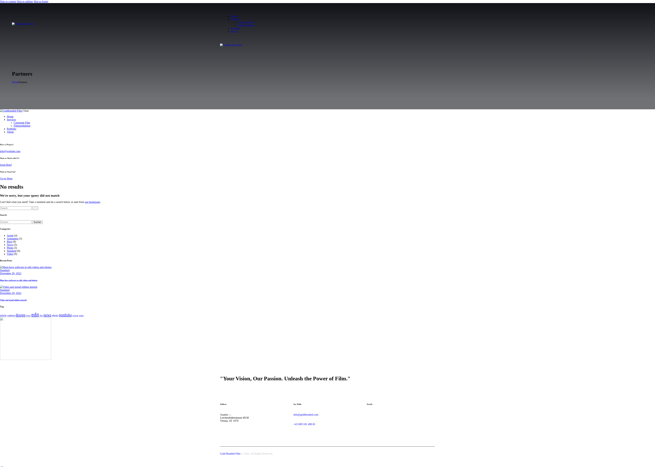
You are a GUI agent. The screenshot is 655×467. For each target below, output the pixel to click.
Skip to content (8, 1)
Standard (11, 250)
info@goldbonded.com (305, 414)
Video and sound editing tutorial (13, 300)
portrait (75, 315)
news (47, 315)
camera (11, 315)
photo (55, 315)
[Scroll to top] (2, 465)
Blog (9, 241)
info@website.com (10, 151)
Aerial (10, 235)
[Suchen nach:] (16, 221)
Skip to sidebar (25, 1)
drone (28, 315)
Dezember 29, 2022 (10, 273)
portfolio (65, 315)
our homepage (92, 202)
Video (10, 253)
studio (81, 315)
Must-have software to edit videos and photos (18, 280)
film (41, 315)
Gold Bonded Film (230, 453)
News (10, 244)
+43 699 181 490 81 (304, 424)
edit (35, 314)
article (3, 315)
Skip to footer (41, 1)
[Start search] (35, 208)
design (20, 315)
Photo (10, 247)
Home (15, 82)
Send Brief (6, 164)
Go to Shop (6, 178)
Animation (12, 238)
